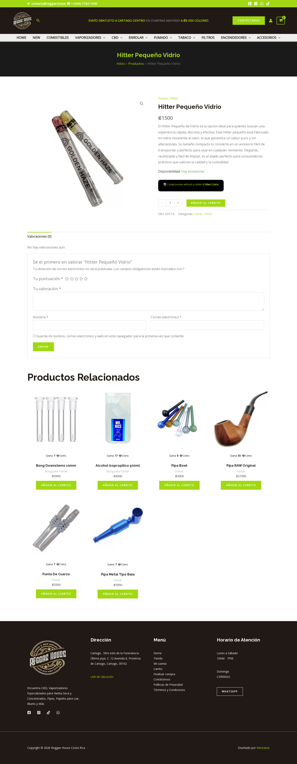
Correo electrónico (166, 317)
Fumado (161, 37)
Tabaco (184, 37)
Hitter (174, 98)
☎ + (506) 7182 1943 (82, 3)
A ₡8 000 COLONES (194, 20)
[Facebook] (250, 3)
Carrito (158, 669)
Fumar (163, 98)
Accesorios (266, 37)
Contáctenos (162, 679)
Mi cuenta (160, 663)
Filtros (208, 37)
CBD (115, 37)
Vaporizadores (88, 37)
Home (21, 37)
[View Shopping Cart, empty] (281, 20)
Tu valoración (47, 288)
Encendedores (234, 37)
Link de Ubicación (102, 677)
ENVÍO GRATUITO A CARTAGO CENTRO (117, 20)
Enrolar (136, 37)
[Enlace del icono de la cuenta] (271, 20)
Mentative (263, 748)
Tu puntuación (48, 278)
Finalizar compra (164, 674)
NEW (36, 37)
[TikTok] (268, 3)
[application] (103, 37)
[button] (141, 103)
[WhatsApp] (262, 3)
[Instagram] (256, 3)
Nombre (40, 317)
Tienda (158, 658)
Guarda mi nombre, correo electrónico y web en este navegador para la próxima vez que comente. (110, 336)
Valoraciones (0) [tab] (39, 236)
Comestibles (58, 37)
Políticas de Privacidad (168, 684)
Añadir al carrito (206, 203)
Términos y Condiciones (169, 690)
